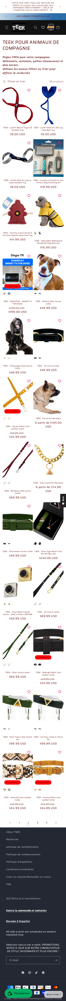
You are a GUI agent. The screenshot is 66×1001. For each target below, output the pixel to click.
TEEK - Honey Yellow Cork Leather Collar (48, 798)
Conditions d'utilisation (20, 869)
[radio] (35, 233)
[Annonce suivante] (60, 6)
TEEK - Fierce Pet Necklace (48, 418)
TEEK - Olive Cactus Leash (18, 672)
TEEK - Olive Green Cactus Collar (18, 551)
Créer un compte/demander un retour (28, 877)
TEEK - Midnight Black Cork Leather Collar (48, 673)
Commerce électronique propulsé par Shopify (40, 998)
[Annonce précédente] (6, 6)
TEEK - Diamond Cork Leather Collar (17, 798)
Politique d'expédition (19, 862)
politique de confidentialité (22, 847)
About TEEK (13, 832)
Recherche (12, 839)
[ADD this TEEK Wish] (29, 90)
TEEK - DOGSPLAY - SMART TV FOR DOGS (17, 302)
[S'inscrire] (56, 960)
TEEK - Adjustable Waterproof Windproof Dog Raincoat (48, 242)
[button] (6, 27)
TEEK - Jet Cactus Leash (48, 612)
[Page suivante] (55, 822)
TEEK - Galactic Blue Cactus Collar (48, 302)
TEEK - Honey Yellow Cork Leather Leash (18, 427)
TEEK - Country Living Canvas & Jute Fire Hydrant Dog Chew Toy (18, 234)
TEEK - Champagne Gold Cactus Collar (17, 367)
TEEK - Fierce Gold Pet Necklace (48, 483)
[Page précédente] (10, 822)
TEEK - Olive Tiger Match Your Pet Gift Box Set (48, 552)
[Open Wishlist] (43, 27)
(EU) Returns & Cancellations (23, 898)
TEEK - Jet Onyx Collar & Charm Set (48, 738)
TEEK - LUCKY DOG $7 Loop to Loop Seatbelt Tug (17, 181)
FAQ (8, 884)
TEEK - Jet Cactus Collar (48, 366)
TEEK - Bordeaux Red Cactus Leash (17, 492)
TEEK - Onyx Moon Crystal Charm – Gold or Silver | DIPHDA (17, 613)
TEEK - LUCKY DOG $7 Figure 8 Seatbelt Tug (17, 128)
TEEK (15, 998)
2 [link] (28, 823)
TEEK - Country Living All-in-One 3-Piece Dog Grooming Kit (48, 181)
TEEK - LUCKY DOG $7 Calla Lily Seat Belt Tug (48, 128)
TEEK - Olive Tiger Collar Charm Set (17, 738)
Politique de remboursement (23, 854)
